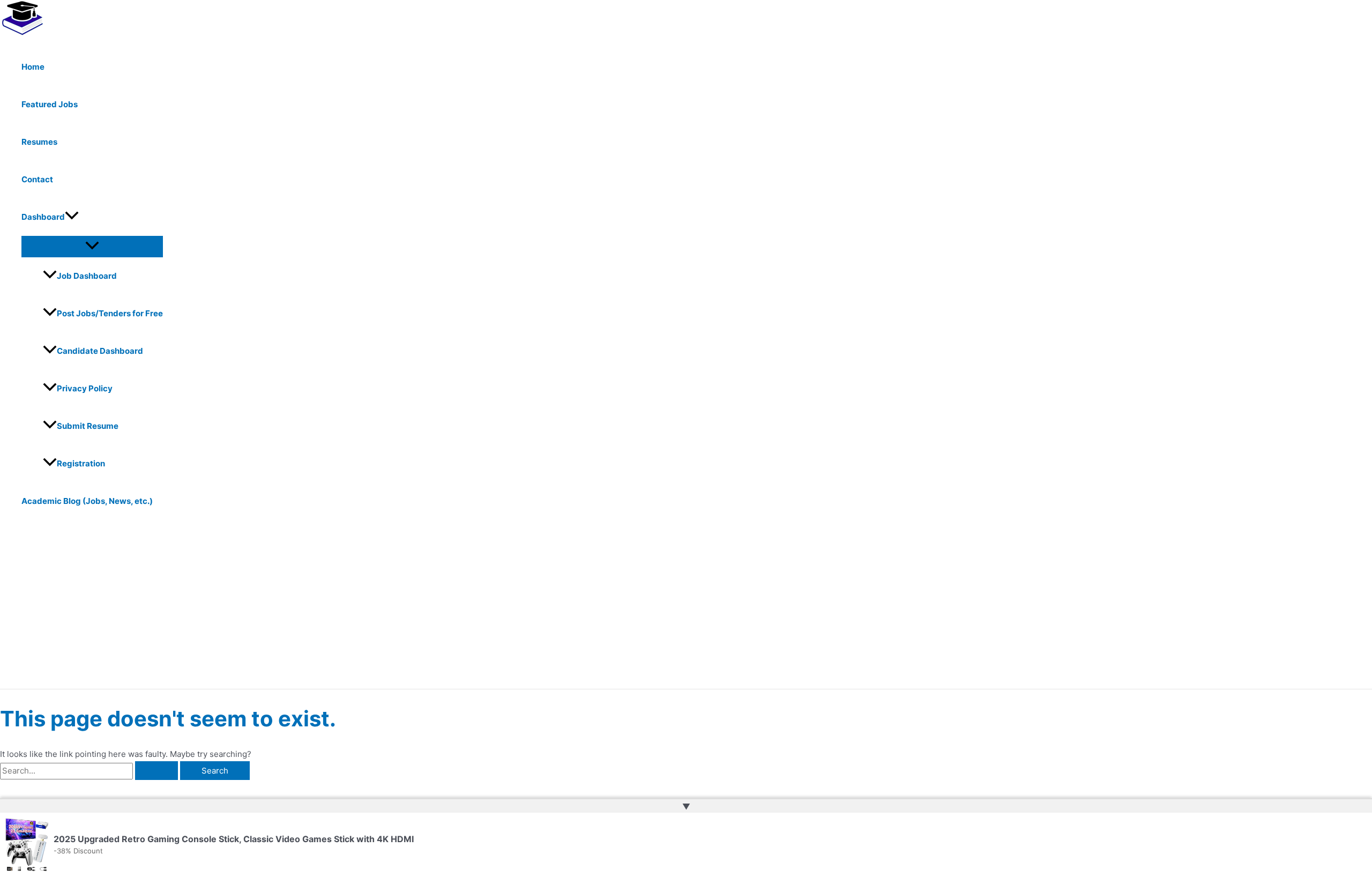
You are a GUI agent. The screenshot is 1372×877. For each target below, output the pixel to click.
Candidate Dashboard (100, 351)
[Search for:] (90, 770)
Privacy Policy (85, 388)
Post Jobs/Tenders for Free (110, 313)
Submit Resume (87, 426)
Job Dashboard (87, 276)
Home (32, 67)
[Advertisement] (332, 608)
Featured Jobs (49, 104)
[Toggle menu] (92, 246)
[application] (72, 217)
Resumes (39, 142)
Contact (37, 179)
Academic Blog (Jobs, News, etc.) (87, 501)
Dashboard (43, 217)
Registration (81, 463)
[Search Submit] (156, 770)
